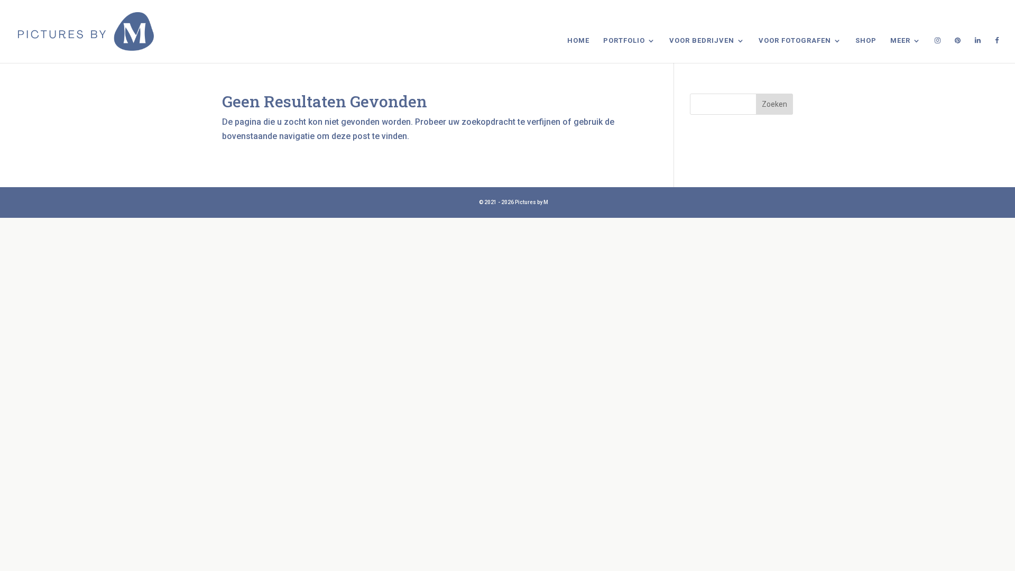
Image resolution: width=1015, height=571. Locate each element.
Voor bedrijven (701, 40)
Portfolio (624, 40)
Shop (865, 40)
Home (578, 40)
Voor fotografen (795, 40)
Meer (900, 40)
